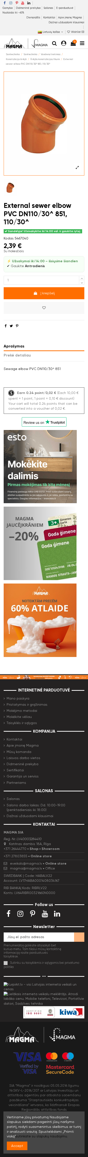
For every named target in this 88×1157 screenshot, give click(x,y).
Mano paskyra (18, 698)
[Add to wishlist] (44, 308)
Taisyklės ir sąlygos (22, 723)
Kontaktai (49, 17)
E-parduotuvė (65, 8)
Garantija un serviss (23, 776)
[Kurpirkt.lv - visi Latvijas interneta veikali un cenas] (44, 987)
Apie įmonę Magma (70, 17)
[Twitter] (11, 326)
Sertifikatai (15, 770)
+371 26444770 (15, 849)
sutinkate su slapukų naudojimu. (42, 1136)
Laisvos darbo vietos (23, 758)
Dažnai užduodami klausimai (66, 22)
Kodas (9, 238)
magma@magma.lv (26, 868)
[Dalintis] (6, 326)
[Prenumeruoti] (79, 937)
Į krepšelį (47, 293)
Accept (17, 1146)
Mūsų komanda (19, 752)
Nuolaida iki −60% (13, 12)
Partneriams (16, 783)
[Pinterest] (17, 326)
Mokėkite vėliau (19, 717)
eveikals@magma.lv (26, 863)
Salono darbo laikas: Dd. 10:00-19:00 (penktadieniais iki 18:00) (36, 807)
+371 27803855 (15, 856)
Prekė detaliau (17, 355)
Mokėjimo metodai (22, 711)
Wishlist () (77, 32)
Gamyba (7, 8)
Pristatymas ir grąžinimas (27, 704)
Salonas (49, 8)
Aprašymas (14, 346)
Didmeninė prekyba (28, 8)
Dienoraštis (33, 17)
